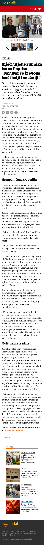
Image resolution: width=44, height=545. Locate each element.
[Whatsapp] (11, 112)
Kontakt (4, 535)
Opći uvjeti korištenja (18, 531)
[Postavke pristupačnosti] (39, 9)
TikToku (19, 430)
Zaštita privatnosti (30, 533)
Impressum (5, 531)
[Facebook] (3, 112)
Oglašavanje (12, 535)
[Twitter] (7, 112)
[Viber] (16, 112)
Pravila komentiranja (15, 533)
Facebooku (9, 430)
